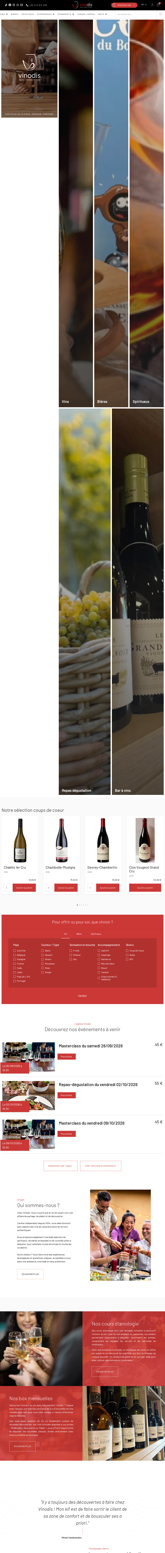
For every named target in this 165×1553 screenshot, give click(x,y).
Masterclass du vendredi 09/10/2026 (92, 1122)
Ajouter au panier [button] (24, 887)
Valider (82, 995)
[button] (5, 14)
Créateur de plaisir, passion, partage (29, 114)
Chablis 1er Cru (15, 867)
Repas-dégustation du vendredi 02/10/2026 (98, 1084)
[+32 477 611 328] (27, 5)
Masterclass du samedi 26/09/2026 (91, 1045)
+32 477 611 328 (38, 5)
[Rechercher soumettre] (160, 14)
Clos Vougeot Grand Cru (144, 869)
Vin (65, 933)
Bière (79, 933)
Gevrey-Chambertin (102, 867)
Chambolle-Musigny (60, 867)
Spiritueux (96, 933)
